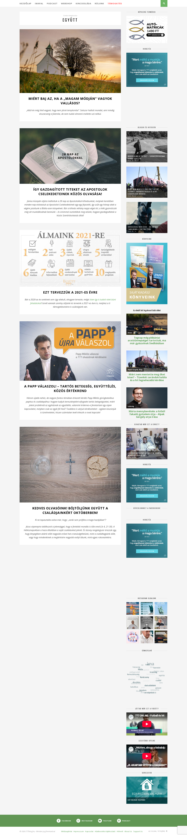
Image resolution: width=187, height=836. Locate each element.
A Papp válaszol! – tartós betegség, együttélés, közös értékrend (70, 388)
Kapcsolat (89, 831)
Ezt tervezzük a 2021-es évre (70, 292)
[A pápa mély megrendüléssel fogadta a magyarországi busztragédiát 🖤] (132, 622)
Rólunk (99, 3)
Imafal (39, 3)
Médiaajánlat (66, 831)
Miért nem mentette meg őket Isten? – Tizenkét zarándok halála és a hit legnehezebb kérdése (144, 191)
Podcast (52, 3)
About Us (128, 831)
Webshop (66, 3)
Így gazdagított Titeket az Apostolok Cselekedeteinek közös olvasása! (70, 191)
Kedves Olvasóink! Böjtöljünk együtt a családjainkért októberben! (70, 510)
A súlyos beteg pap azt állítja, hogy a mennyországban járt (144, 454)
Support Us (138, 831)
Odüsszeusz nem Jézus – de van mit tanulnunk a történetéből (143, 228)
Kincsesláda (83, 3)
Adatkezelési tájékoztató (105, 831)
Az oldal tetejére (157, 831)
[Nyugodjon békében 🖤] (146, 622)
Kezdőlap (25, 3)
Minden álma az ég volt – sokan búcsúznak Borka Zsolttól (146, 157)
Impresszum (79, 831)
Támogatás (115, 3)
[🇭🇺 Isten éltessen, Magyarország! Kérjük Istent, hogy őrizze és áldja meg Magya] (132, 608)
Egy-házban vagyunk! (136, 800)
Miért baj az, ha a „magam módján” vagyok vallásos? (70, 100)
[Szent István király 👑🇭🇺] (146, 608)
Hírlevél (120, 831)
